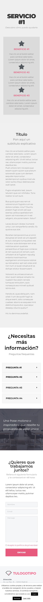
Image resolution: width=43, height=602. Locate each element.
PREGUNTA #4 (14, 398)
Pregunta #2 (14, 377)
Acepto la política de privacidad (22, 545)
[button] (21, 367)
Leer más (26, 598)
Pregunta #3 (14, 387)
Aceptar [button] (34, 594)
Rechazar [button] (17, 598)
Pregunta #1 (14, 367)
